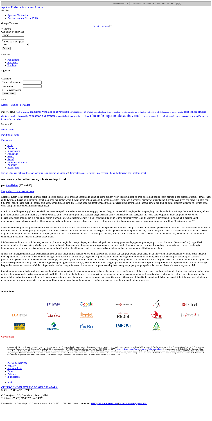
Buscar (10, 156)
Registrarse (12, 153)
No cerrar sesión (13, 90)
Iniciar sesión (13, 151)
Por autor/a (12, 62)
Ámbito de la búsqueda (13, 41)
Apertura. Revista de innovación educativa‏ (22, 7)
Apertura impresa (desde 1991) (22, 18)
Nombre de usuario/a (12, 82)
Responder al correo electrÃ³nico (17, 191)
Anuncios (12, 165)
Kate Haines (12, 185)
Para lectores (7, 129)
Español (5, 104)
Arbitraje (11, 374)
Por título (11, 65)
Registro (11, 365)
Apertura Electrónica (17, 15)
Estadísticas (13, 167)
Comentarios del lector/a (82, 173)
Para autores (7, 140)
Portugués (25, 104)
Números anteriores (17, 162)
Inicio (10, 145)
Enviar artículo (14, 368)
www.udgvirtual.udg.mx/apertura (128, 349)
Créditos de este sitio (107, 403)
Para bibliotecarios (10, 135)
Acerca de (12, 148)
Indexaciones (13, 376)
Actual (10, 159)
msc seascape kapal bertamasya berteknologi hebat (121, 173)
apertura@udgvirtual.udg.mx (152, 349)
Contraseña (7, 86)
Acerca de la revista (17, 363)
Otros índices (7, 336)
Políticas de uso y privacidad (133, 403)
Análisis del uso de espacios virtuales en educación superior (38, 173)
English (14, 104)
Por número (13, 59)
